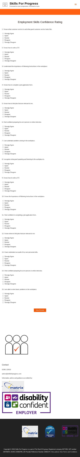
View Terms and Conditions (68, 452)
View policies (55, 452)
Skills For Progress (24, 3)
